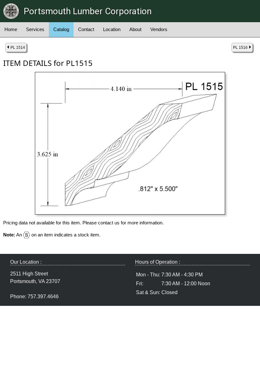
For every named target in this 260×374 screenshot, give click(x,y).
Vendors (158, 29)
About (135, 29)
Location (111, 29)
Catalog (61, 29)
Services (35, 29)
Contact (86, 29)
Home (10, 29)
